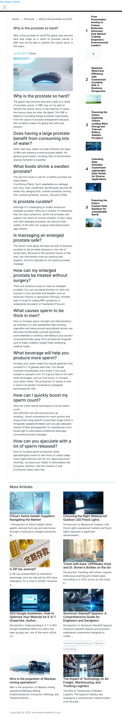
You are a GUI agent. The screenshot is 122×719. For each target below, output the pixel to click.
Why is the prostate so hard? (55, 18)
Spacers (99, 643)
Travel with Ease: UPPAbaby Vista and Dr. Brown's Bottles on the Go (87, 565)
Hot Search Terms (10, 1)
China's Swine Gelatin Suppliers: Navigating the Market (32, 517)
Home (15, 18)
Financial (29, 18)
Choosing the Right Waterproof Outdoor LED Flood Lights (85, 517)
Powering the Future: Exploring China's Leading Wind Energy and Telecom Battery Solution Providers (100, 125)
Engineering (70, 649)
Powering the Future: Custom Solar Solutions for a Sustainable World (99, 207)
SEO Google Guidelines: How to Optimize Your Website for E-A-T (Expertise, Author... (33, 617)
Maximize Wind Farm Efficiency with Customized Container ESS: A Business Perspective (99, 80)
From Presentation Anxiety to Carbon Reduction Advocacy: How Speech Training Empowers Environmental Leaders (99, 31)
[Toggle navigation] (5, 7)
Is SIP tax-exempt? (23, 569)
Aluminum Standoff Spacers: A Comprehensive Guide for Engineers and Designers (85, 617)
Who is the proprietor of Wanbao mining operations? (33, 680)
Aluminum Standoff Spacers (78, 643)
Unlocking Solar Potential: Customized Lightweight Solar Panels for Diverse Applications (99, 169)
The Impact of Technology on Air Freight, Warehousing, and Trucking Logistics (86, 682)
